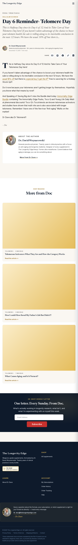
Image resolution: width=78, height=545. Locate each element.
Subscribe (37, 424)
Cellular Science (14, 13)
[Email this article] (52, 55)
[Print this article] (57, 55)
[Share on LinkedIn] (73, 55)
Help (43, 495)
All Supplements (47, 456)
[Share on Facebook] (63, 55)
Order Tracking (46, 490)
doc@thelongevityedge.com (26, 512)
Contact (42, 533)
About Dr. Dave (7, 482)
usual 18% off (8, 79)
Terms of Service (18, 533)
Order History (46, 486)
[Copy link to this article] (68, 55)
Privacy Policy (6, 533)
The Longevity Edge (12, 3)
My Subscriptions (47, 482)
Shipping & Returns (32, 533)
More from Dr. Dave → (29, 157)
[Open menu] (73, 3)
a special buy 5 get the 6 (37, 79)
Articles (5, 13)
